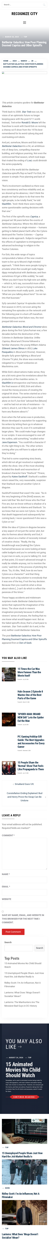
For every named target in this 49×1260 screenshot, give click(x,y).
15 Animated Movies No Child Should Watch (22, 965)
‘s (12, 382)
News (7, 1188)
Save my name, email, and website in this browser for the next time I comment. (23, 919)
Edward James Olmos (13, 348)
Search (8, 942)
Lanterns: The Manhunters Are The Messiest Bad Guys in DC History (21, 1004)
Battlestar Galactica (11, 146)
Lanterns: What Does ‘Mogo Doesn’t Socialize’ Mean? (22, 994)
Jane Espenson (9, 442)
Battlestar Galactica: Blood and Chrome (21, 327)
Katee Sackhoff (19, 476)
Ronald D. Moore (30, 122)
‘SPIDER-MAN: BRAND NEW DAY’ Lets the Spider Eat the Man (31, 717)
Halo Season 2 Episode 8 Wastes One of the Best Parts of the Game (30, 695)
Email (6, 886)
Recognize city (24, 14)
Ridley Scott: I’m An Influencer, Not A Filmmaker (22, 984)
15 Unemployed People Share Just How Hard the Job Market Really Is (24, 975)
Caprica (34, 216)
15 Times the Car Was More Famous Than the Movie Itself (29, 672)
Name (6, 874)
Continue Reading (24, 1097)
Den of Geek (25, 643)
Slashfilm (6, 204)
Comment (8, 835)
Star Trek (26, 111)
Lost (29, 160)
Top (25, 37)
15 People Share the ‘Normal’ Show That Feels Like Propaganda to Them (31, 766)
